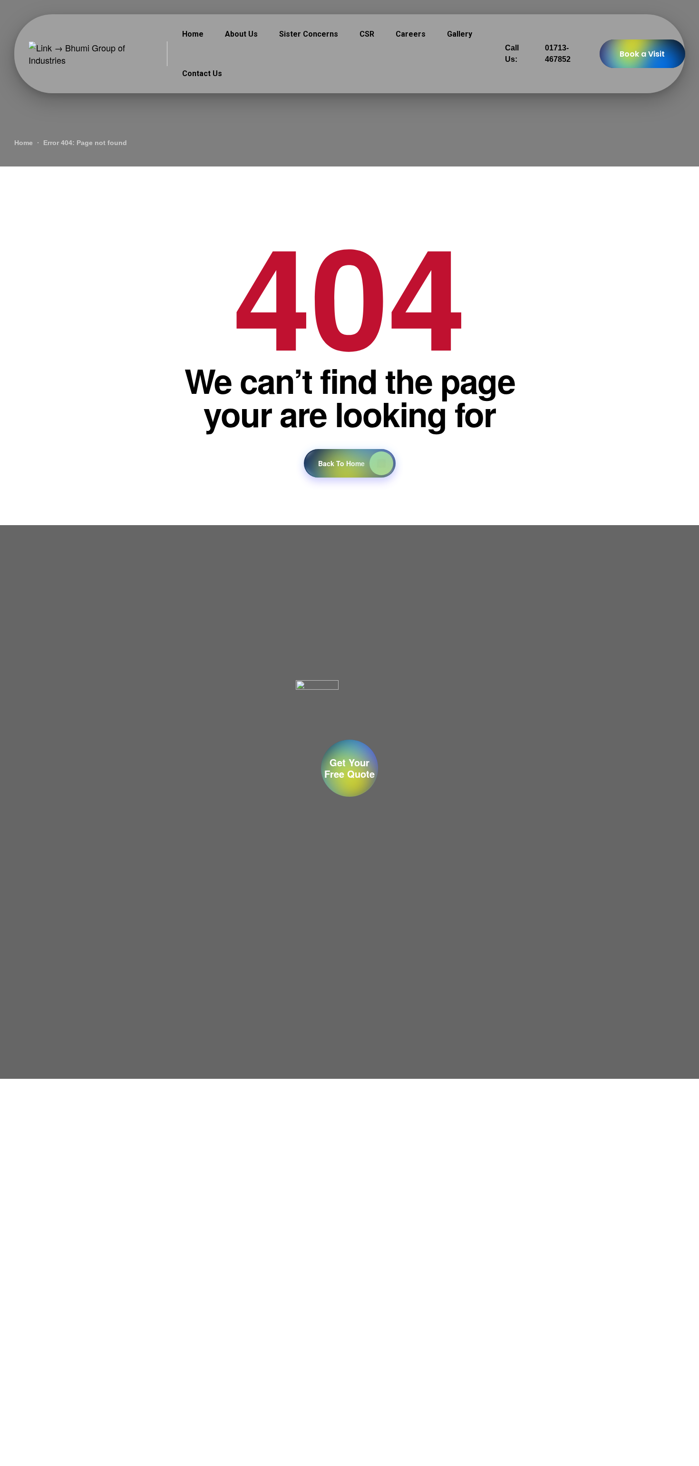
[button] (349, 768)
